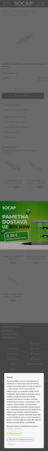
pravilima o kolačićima (14, 429)
